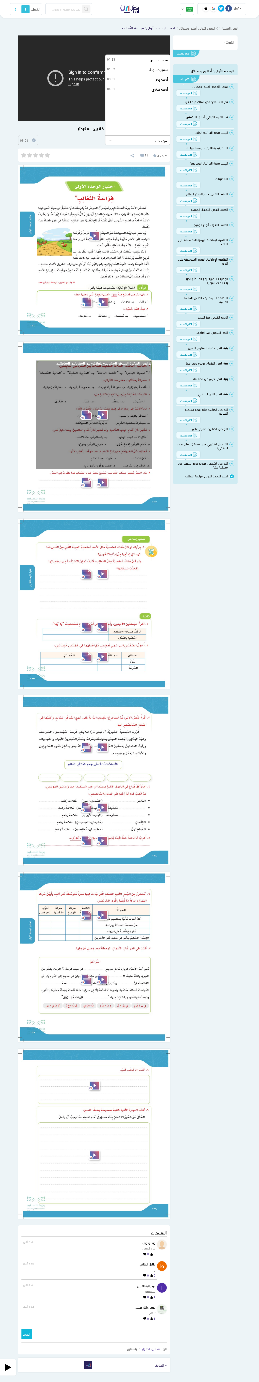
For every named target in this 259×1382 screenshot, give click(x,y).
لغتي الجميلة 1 (228, 28)
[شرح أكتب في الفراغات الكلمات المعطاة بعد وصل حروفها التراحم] (102, 979)
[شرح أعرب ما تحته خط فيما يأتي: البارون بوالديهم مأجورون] (102, 840)
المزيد (26, 1334)
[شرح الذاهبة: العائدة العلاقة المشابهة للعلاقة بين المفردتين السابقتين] (102, 414)
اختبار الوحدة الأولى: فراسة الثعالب (148, 27)
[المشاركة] (132, 155)
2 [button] (16, 9)
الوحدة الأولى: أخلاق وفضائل (197, 28)
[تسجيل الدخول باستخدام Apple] (206, 8)
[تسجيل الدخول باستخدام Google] (213, 8)
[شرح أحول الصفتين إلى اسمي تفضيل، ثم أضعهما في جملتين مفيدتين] (102, 656)
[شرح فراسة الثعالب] (94, 236)
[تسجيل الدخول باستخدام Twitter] (221, 8)
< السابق (161, 1365)
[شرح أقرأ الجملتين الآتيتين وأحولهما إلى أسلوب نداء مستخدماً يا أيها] (102, 627)
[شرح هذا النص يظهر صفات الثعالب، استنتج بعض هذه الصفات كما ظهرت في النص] (102, 482)
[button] (187, 9)
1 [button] (25, 9)
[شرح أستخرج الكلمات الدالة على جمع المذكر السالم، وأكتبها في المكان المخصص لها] (102, 747)
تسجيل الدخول (151, 1348)
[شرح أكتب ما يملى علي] (94, 1085)
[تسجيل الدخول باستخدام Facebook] (228, 8)
